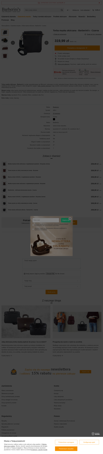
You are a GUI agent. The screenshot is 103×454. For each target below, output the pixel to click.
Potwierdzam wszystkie (66, 449)
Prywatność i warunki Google (38, 449)
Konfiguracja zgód (89, 442)
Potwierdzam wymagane (66, 442)
